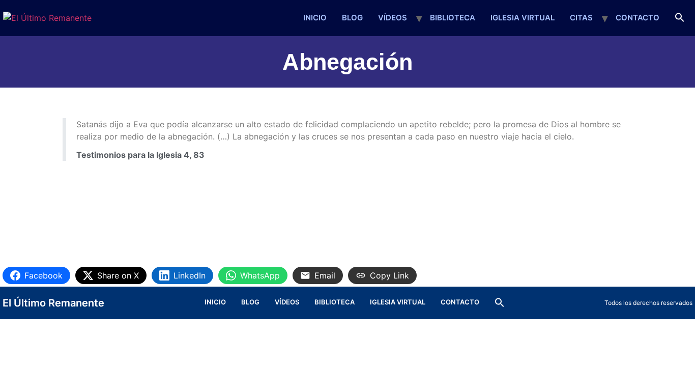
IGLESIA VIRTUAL (522, 17)
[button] (679, 18)
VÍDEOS (392, 17)
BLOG (352, 17)
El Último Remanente (53, 303)
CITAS (581, 17)
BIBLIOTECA (452, 17)
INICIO (315, 17)
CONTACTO (637, 17)
